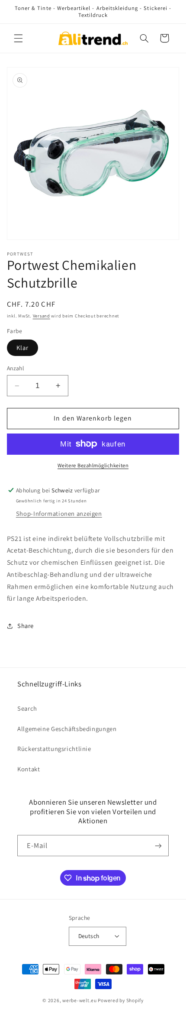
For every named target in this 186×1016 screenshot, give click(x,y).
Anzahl (15, 368)
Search (27, 708)
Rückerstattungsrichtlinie (54, 748)
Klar (22, 347)
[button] (18, 38)
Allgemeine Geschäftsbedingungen (67, 729)
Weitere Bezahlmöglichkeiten (93, 465)
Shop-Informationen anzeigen (59, 513)
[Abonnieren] (158, 845)
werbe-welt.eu (79, 1000)
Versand (41, 316)
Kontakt (28, 769)
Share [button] (25, 625)
